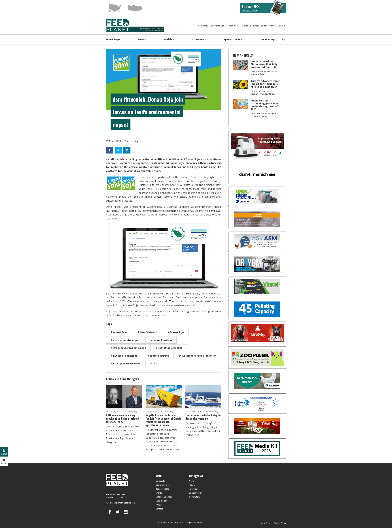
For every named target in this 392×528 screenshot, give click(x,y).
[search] (283, 39)
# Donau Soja (176, 332)
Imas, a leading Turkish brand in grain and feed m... (265, 73)
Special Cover (195, 492)
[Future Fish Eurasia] (257, 403)
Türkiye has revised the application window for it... (263, 92)
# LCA (153, 363)
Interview (193, 488)
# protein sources (158, 355)
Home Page (113, 39)
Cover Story (194, 496)
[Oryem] (257, 264)
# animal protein (161, 340)
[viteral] (257, 286)
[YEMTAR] (257, 196)
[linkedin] (125, 514)
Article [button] (168, 39)
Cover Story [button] (267, 39)
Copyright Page (217, 25)
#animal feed (119, 332)
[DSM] (257, 174)
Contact (281, 25)
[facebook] (109, 514)
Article (192, 484)
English (115, 8)
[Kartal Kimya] (257, 219)
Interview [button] (198, 39)
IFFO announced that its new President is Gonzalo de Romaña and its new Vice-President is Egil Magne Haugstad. (122, 434)
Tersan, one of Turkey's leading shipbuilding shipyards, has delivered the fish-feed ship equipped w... (203, 429)
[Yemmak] (257, 309)
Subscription (161, 500)
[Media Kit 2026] (257, 448)
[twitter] (117, 514)
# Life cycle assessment (125, 363)
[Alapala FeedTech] (257, 146)
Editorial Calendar (258, 25)
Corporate (203, 25)
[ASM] (257, 241)
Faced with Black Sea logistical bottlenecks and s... (264, 115)
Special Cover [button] (232, 39)
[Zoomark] (257, 357)
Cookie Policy (280, 523)
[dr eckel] (257, 380)
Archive (272, 25)
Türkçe (134, 8)
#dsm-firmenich (147, 332)
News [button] (141, 39)
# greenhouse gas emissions (128, 348)
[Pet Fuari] (257, 332)
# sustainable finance (169, 348)
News (191, 480)
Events (245, 25)
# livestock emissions (124, 355)
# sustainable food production (197, 355)
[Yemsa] (257, 425)
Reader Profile (233, 25)
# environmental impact (126, 340)
